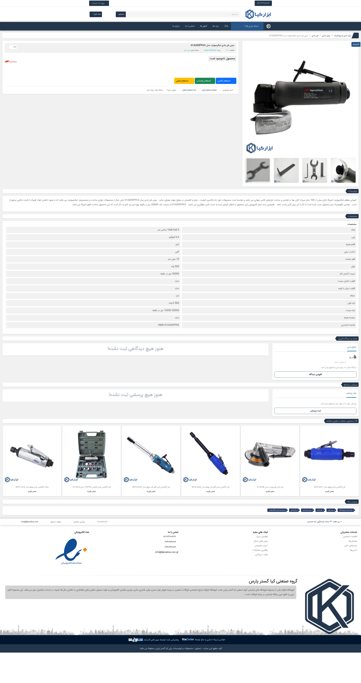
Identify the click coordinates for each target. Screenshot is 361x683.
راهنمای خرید (262, 537)
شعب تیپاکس (261, 555)
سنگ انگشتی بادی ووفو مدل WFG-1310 (32, 487)
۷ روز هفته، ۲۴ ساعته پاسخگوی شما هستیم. (324, 521)
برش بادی (294, 510)
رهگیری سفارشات (260, 550)
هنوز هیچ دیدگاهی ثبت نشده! (135, 348)
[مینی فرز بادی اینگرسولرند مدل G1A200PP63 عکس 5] (257, 170)
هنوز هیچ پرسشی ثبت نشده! (135, 394)
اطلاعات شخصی (350, 537)
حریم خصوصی (261, 546)
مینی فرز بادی (307, 510)
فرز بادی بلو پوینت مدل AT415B (270, 487)
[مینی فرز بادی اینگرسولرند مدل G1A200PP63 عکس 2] (343, 170)
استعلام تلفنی (182, 81)
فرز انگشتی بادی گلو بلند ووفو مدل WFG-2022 (210, 487)
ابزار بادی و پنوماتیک (345, 510)
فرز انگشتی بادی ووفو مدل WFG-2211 (329, 487)
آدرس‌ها (353, 550)
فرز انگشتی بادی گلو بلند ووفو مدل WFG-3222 (151, 487)
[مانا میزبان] (136, 640)
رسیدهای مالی (350, 546)
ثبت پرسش (315, 411)
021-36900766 (263, 3)
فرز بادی (187, 50)
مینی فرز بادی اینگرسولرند (277, 510)
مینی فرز (330, 510)
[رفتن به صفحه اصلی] (268, 26)
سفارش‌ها (353, 541)
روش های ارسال (261, 541)
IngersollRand (210, 50)
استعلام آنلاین (224, 81)
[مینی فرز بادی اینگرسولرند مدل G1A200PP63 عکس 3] (314, 170)
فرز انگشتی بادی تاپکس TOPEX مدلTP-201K (91, 487)
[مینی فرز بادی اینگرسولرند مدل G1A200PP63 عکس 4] (286, 170)
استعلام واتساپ (204, 81)
